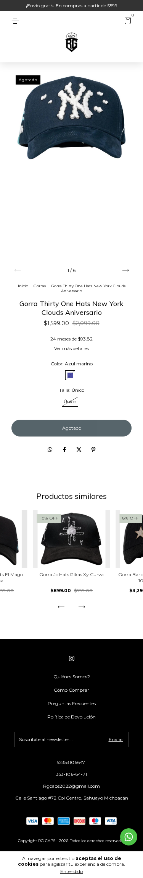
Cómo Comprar (71, 690)
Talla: (71, 390)
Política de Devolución (71, 717)
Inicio (23, 285)
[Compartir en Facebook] (65, 449)
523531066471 (72, 762)
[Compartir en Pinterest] (93, 449)
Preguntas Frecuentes (72, 703)
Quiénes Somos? (71, 676)
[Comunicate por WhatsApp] (128, 836)
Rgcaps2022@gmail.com (71, 786)
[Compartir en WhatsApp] (50, 449)
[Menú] (16, 21)
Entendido (71, 871)
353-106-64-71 (71, 774)
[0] (126, 22)
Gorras (40, 285)
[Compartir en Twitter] (79, 449)
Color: (72, 364)
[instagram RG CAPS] (72, 658)
